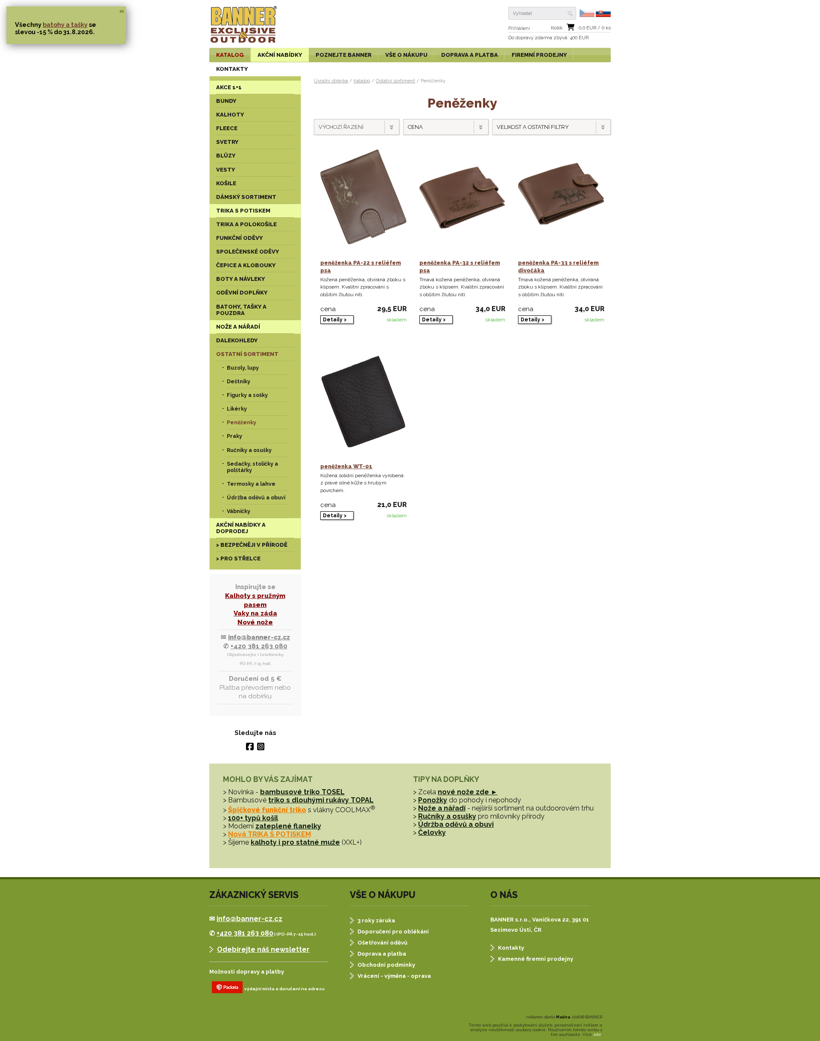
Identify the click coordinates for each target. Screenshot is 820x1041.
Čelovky (432, 832)
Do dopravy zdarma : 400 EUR (548, 38)
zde (597, 1034)
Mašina (563, 1017)
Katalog (362, 81)
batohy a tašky (65, 24)
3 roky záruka (376, 920)
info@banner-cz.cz (259, 637)
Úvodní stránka (331, 81)
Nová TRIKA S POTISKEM (269, 834)
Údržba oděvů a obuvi (456, 824)
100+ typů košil (253, 818)
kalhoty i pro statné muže (295, 842)
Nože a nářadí (442, 808)
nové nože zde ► (468, 792)
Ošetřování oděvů (382, 942)
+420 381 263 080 (259, 646)
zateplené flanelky (288, 826)
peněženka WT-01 (346, 466)
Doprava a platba (381, 954)
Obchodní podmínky (386, 965)
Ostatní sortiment (395, 81)
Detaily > (335, 320)
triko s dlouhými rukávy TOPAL (321, 800)
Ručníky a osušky (447, 816)
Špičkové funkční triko (267, 810)
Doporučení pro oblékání (393, 931)
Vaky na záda (255, 613)
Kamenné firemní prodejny (535, 959)
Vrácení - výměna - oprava (394, 976)
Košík (556, 28)
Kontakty (511, 948)
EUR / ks (595, 28)
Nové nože (255, 622)
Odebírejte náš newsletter (263, 949)
